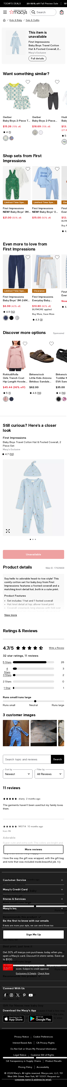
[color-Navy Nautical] (6, 318)
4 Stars (7, 668)
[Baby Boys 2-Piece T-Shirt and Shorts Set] (17, 96)
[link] (17, 128)
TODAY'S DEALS (12, 3)
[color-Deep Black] (11, 318)
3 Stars (7, 675)
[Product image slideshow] (33, 502)
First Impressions (39, 41)
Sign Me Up (33, 934)
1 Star (7, 688)
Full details (37, 58)
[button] (33, 502)
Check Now (43, 973)
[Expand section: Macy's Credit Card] (33, 889)
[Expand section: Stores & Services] (33, 899)
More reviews (33, 849)
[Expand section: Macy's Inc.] (33, 908)
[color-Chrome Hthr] (17, 318)
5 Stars (7, 662)
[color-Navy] (11, 399)
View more (10, 614)
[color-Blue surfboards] (11, 138)
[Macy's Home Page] (18, 12)
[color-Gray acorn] (35, 132)
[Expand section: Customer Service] (33, 880)
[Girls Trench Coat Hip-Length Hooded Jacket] (15, 356)
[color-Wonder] (41, 132)
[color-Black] (58, 399)
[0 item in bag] (61, 12)
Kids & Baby (15, 20)
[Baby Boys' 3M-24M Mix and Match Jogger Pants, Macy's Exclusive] (17, 271)
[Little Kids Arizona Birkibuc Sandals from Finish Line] (41, 356)
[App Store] (13, 1018)
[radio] (6, 138)
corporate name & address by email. (33, 1079)
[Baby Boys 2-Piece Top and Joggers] (46, 96)
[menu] (5, 12)
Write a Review (56, 648)
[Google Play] (41, 1018)
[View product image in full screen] (8, 531)
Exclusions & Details (26, 973)
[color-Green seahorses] (6, 138)
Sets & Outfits (32, 20)
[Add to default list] (28, 82)
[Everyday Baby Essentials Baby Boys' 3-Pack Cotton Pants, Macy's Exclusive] (46, 271)
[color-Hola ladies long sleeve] (64, 142)
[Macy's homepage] (4, 20)
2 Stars (7, 681)
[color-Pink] (6, 399)
